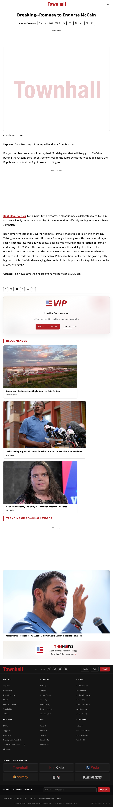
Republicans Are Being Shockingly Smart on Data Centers (33, 391)
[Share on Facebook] (75, 23)
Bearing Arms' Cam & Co (12, 740)
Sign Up (103, 790)
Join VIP (105, 669)
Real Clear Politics (14, 216)
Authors (6, 714)
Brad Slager (80, 700)
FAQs (94, 669)
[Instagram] (55, 669)
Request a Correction (46, 798)
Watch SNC (80, 740)
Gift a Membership (83, 730)
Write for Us (44, 744)
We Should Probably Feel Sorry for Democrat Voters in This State (36, 506)
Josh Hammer (81, 709)
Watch (5, 700)
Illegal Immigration (47, 709)
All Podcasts (7, 749)
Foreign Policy (45, 704)
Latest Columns (9, 695)
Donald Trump (45, 695)
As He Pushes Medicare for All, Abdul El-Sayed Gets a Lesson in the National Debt (44, 636)
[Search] (108, 4)
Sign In (85, 669)
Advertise (43, 730)
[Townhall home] (13, 669)
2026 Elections (45, 686)
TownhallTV (7, 709)
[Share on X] (64, 23)
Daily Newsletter (82, 735)
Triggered (6, 730)
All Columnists (81, 714)
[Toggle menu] (5, 4)
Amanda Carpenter (27, 23)
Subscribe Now (70, 327)
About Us (43, 726)
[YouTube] (66, 669)
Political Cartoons (9, 704)
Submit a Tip (44, 740)
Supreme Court (45, 714)
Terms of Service (8, 798)
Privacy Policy (22, 798)
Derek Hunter (81, 690)
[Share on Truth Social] (70, 23)
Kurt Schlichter (11, 395)
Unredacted (7, 735)
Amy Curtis (10, 455)
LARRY (5, 726)
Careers (42, 735)
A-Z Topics (44, 680)
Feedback (33, 798)
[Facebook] (60, 669)
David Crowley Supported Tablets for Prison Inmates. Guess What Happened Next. (44, 451)
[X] (49, 669)
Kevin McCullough (83, 695)
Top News (6, 686)
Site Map (59, 798)
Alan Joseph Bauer (83, 704)
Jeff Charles (10, 510)
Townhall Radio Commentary (14, 744)
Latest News (7, 690)
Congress (43, 690)
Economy (43, 700)
